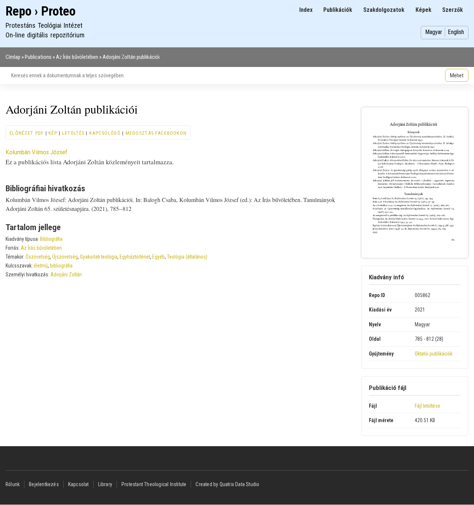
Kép (53, 133)
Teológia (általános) (187, 257)
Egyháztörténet (135, 257)
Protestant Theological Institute (153, 484)
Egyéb (158, 257)
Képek (423, 9)
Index (306, 9)
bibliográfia (61, 266)
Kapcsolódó (105, 133)
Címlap (13, 57)
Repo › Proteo (41, 11)
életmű (41, 266)
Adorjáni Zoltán (66, 274)
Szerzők (452, 9)
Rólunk (13, 484)
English (456, 32)
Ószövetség (38, 257)
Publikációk (337, 9)
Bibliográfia (51, 239)
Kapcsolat (78, 484)
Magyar (433, 32)
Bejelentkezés (44, 484)
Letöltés (73, 133)
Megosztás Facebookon (156, 133)
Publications (38, 57)
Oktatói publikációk (434, 354)
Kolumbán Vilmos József (36, 152)
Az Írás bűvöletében (77, 57)
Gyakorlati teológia (98, 257)
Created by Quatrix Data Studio (227, 484)
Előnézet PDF (27, 133)
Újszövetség (65, 257)
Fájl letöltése (427, 406)
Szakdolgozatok (383, 9)
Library (105, 484)
